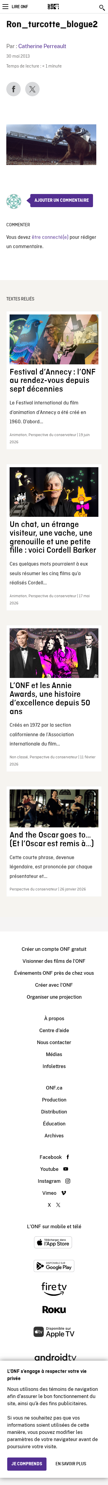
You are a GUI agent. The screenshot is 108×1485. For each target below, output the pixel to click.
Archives (54, 1136)
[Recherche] (102, 8)
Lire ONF (20, 7)
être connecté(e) (50, 237)
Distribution (54, 1112)
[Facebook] (13, 89)
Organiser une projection (54, 997)
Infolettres (54, 1066)
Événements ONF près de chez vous (54, 973)
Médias (54, 1054)
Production (54, 1100)
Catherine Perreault (42, 46)
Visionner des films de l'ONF (54, 961)
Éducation (54, 1124)
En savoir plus (71, 1464)
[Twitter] (32, 89)
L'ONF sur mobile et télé (54, 1226)
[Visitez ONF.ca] (63, 6)
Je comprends (26, 1464)
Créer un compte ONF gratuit (54, 949)
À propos (54, 1018)
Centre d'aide (54, 1030)
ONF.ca (54, 1088)
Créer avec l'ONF (54, 985)
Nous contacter (54, 1042)
